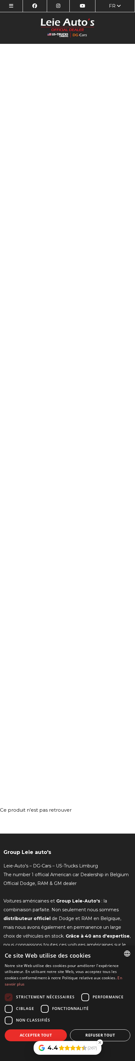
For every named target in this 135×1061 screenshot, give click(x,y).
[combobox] (127, 953)
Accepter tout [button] (36, 1035)
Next (123, 419)
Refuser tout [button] (100, 1035)
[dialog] (67, 1003)
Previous (11, 419)
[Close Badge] (100, 1042)
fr (113, 6)
